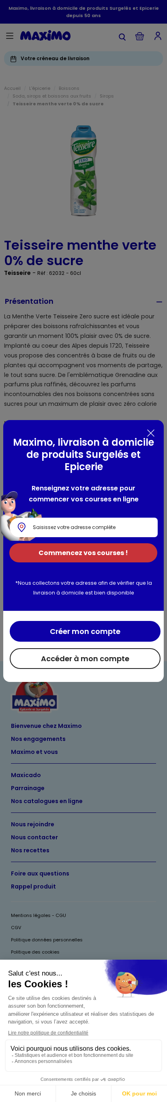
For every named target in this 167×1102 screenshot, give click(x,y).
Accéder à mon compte (85, 658)
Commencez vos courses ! (83, 553)
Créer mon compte (85, 631)
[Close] (151, 433)
